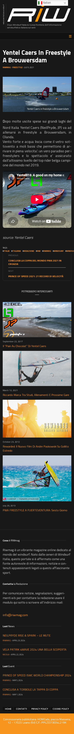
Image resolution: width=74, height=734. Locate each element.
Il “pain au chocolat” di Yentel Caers (24, 346)
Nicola (6, 654)
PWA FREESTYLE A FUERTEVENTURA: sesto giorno (35, 510)
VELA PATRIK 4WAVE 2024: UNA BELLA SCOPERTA (34, 649)
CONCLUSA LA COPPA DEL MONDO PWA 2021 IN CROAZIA (34, 262)
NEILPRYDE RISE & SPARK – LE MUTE (26, 635)
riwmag (47, 251)
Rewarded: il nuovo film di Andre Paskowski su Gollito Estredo (36, 448)
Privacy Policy (39, 709)
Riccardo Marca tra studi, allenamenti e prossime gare (36, 395)
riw (38, 251)
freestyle (17, 67)
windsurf (59, 251)
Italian (46, 2)
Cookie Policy (61, 709)
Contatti (21, 709)
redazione (29, 251)
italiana (16, 251)
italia (7, 251)
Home (8, 709)
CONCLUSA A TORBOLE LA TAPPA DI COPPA (30, 689)
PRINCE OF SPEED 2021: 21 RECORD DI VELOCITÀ (35, 276)
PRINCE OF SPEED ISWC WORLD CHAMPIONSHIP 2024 (37, 675)
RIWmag (7, 67)
